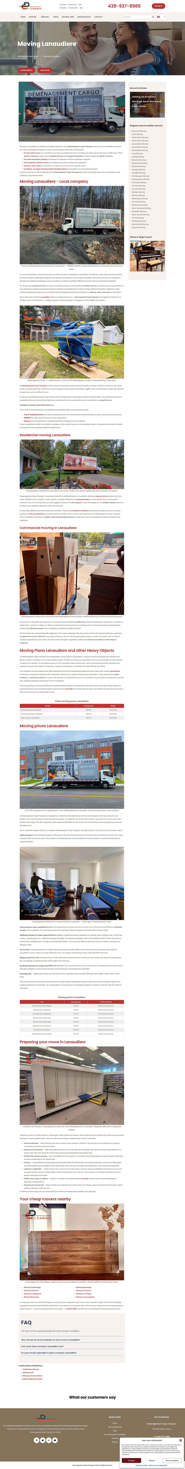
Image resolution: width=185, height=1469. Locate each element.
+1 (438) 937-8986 (162, 1436)
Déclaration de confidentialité (158, 1465)
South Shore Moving (31, 1369)
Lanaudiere (46, 297)
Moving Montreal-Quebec (33, 1379)
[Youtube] (55, 1440)
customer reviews (56, 156)
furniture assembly (80, 510)
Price (56, 17)
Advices (32, 17)
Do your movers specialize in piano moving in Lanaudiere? (49, 1352)
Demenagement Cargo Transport (34, 386)
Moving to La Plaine (84, 1294)
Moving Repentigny (83, 1287)
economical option (83, 499)
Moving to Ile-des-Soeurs (32, 1376)
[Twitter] (43, 1440)
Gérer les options (172, 1460)
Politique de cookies (142, 1465)
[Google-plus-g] (49, 1440)
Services (45, 17)
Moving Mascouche (31, 1297)
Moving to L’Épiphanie (32, 1294)
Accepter (131, 1460)
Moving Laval (28, 1372)
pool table (69, 689)
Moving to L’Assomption (85, 1297)
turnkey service (101, 496)
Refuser (152, 1460)
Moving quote (84, 17)
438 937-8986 (71, 1309)
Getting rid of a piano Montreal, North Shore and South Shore (146, 101)
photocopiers (115, 671)
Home (22, 17)
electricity (84, 1178)
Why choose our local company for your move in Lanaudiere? (50, 1339)
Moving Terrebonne (83, 1290)
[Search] (153, 17)
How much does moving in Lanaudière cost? (42, 1346)
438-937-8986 (124, 6)
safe (88, 389)
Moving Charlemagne (32, 1287)
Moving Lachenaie (31, 1290)
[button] (181, 1440)
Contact (98, 17)
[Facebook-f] (36, 1440)
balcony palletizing (36, 514)
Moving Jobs (68, 17)
